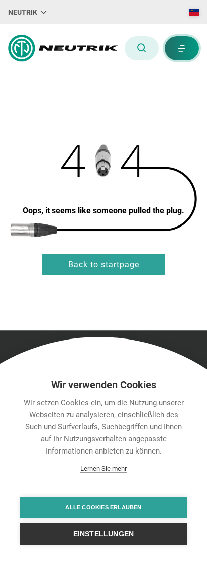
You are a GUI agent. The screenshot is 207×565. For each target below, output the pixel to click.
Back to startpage (103, 264)
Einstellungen (103, 534)
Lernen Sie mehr (103, 468)
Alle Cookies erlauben (103, 507)
